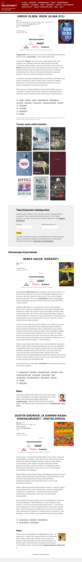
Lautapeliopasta (21, 401)
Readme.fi (19, 422)
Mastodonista (55, 403)
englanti (21, 114)
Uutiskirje (50, 5)
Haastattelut (27, 7)
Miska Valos (23, 383)
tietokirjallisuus (54, 100)
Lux (60, 298)
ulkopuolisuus (45, 378)
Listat (42, 5)
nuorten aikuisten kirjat (24, 375)
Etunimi (19, 224)
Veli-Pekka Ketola (26, 428)
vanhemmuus (37, 103)
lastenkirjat (33, 520)
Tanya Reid (22, 108)
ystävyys (54, 378)
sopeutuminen (21, 378)
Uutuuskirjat (68, 5)
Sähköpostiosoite (49, 224)
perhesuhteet (46, 375)
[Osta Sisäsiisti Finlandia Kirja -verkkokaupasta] (32, 282)
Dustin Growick (24, 522)
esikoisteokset (23, 372)
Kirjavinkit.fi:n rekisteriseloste (43, 241)
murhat (34, 100)
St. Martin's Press (32, 24)
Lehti (61, 7)
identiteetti (33, 372)
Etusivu (24, 2)
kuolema (27, 100)
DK (31, 424)
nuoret (61, 372)
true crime (20, 103)
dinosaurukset (23, 520)
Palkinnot (35, 5)
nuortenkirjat (36, 375)
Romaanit (32, 2)
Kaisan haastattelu (49, 545)
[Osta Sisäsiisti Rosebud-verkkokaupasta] (41, 282)
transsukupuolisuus (33, 378)
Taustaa (58, 5)
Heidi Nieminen (25, 25)
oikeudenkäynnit (43, 100)
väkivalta (60, 103)
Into (17, 20)
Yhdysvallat (23, 105)
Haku (56, 7)
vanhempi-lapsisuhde (49, 103)
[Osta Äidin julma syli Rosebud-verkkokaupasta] (41, 44)
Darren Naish (34, 522)
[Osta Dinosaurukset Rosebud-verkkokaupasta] (38, 446)
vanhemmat (28, 103)
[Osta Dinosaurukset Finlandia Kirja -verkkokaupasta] (29, 446)
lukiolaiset (54, 372)
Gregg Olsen (23, 111)
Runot (53, 2)
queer (53, 375)
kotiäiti (21, 100)
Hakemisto (25, 5)
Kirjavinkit (9, 5)
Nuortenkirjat (62, 2)
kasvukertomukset (43, 372)
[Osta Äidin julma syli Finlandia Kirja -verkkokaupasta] (31, 44)
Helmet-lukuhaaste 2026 (43, 7)
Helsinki (21, 380)
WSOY (18, 263)
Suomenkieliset (43, 2)
